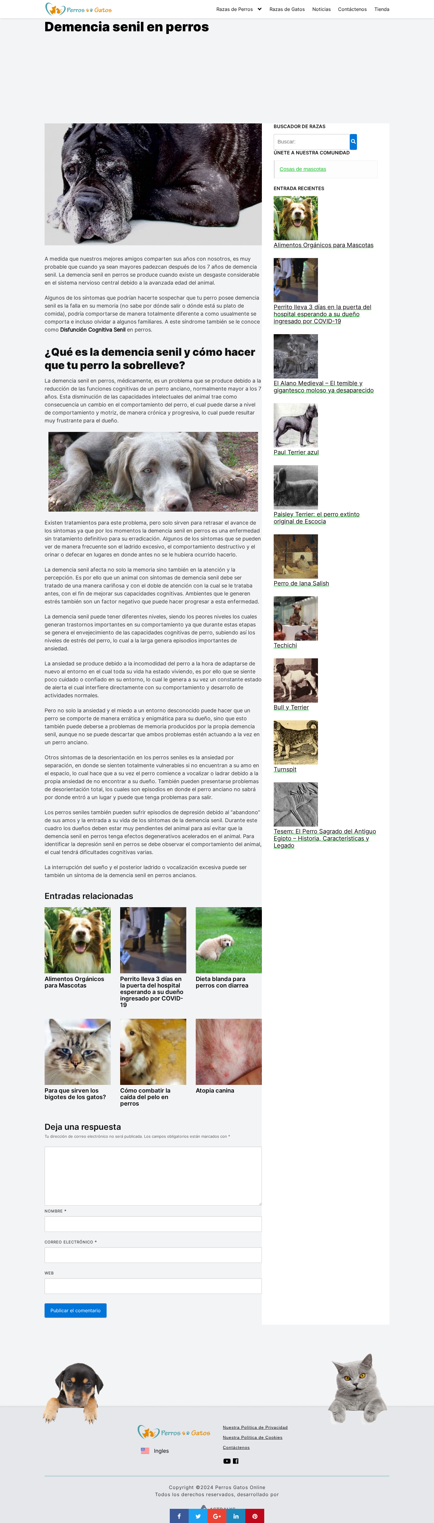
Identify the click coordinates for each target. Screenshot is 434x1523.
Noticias (321, 9)
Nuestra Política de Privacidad (255, 1427)
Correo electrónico (71, 1242)
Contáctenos (352, 9)
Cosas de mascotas (303, 169)
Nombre (56, 1211)
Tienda (381, 9)
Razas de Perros (234, 9)
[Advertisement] (217, 79)
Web (49, 1273)
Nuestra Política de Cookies (253, 1437)
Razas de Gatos (287, 9)
